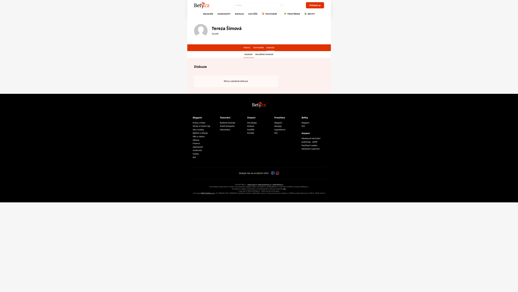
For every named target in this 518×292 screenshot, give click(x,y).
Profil (247, 48)
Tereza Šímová (227, 28)
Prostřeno (293, 14)
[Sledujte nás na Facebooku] (272, 173)
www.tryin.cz (252, 184)
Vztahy (196, 153)
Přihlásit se (315, 5)
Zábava (196, 140)
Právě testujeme (227, 126)
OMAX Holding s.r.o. (208, 193)
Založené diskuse (264, 54)
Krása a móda (199, 122)
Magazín (208, 14)
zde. (284, 189)
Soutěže (253, 14)
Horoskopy (224, 14)
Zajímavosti (198, 147)
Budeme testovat (227, 122)
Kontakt (250, 133)
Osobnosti (197, 150)
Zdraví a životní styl (201, 126)
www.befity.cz (278, 184)
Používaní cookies (309, 145)
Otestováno (225, 129)
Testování (271, 14)
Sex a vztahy (198, 129)
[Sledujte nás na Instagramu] (277, 173)
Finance (196, 143)
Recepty (278, 126)
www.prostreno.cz (264, 184)
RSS (194, 157)
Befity (311, 14)
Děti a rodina (198, 136)
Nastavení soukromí (311, 148)
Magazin (305, 122)
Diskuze (239, 14)
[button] (282, 5)
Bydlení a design (200, 133)
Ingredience (279, 129)
